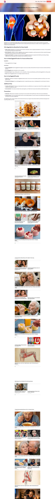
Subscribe (48, 1)
